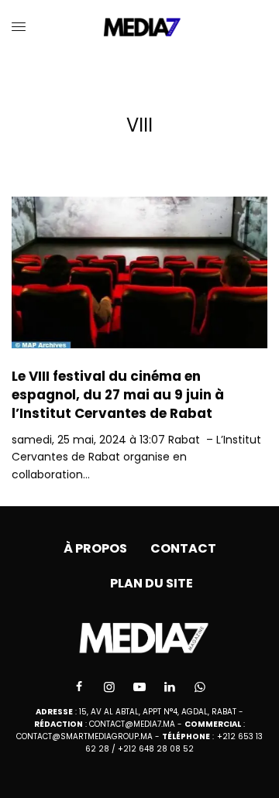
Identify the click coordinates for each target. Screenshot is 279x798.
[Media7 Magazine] (140, 27)
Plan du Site (151, 583)
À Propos (95, 548)
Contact (183, 548)
